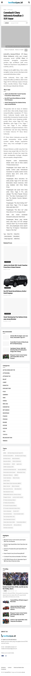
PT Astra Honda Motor (9, 502)
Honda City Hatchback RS (10, 469)
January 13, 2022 (7, 321)
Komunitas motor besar (9, 472)
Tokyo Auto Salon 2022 (9, 522)
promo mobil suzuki (18, 497)
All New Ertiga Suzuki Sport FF (15, 453)
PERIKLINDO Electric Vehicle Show (12, 494)
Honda (5, 400)
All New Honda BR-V (8, 455)
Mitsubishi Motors (8, 475)
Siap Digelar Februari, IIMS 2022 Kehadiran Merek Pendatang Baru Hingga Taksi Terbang (18, 350)
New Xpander (18, 488)
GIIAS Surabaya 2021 (9, 466)
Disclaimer (3, 669)
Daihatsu (5, 385)
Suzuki (5, 425)
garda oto (19, 464)
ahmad (7, 23)
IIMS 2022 (5, 403)
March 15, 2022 (7, 269)
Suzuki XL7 (16, 511)
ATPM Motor (6, 376)
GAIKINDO (5, 394)
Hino (4, 397)
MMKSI (16, 475)
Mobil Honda (16, 477)
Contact (9, 667)
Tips (4, 431)
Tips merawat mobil (19, 513)
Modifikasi (6, 413)
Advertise (3, 667)
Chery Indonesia (8, 236)
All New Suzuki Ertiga (20, 455)
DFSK (13, 464)
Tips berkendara (8, 513)
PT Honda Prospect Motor (10, 505)
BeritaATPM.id (8, 672)
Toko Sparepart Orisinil (9, 519)
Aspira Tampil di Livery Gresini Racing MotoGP (14, 553)
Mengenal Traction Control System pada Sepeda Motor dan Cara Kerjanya (18, 356)
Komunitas (6, 407)
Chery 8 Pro (16, 234)
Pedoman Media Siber (19, 667)
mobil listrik (7, 480)
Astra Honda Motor (9, 370)
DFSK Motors (7, 388)
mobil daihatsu (7, 477)
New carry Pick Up (8, 488)
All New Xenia (7, 458)
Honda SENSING (22, 469)
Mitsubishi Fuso (21, 472)
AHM (5, 453)
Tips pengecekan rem (9, 516)
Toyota (5, 434)
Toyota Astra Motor (21, 522)
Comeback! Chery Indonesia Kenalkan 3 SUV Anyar (15, 556)
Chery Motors (16, 236)
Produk (5, 419)
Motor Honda (7, 486)
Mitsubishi (6, 410)
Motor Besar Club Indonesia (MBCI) (12, 483)
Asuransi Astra (7, 461)
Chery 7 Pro (9, 234)
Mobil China (16, 238)
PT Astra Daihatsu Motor (9, 500)
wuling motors (7, 437)
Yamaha (5, 440)
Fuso (4, 391)
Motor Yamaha (15, 486)
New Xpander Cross (8, 491)
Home (5, 9)
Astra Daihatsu (15, 458)
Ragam (5, 422)
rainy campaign (7, 511)
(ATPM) (18, 58)
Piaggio (5, 416)
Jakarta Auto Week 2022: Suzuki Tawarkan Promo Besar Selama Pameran (18, 608)
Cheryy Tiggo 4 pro (8, 238)
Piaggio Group (7, 497)
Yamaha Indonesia (8, 527)
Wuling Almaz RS (8, 525)
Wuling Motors (17, 525)
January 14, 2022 (7, 295)
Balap (4, 379)
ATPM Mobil (9, 9)
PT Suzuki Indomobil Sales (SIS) (12, 508)
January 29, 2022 (14, 23)
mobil (14, 70)
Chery (4, 382)
